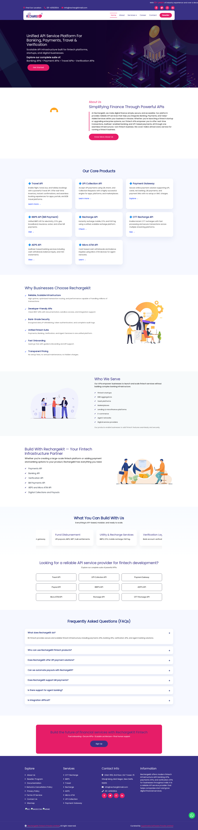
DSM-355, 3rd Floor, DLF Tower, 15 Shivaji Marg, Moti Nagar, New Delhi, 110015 (118, 779)
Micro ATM (70, 795)
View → (31, 259)
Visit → (31, 232)
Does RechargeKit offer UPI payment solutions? (51, 660)
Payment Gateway (73, 803)
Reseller (165, 15)
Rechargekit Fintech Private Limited (43, 825)
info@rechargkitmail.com (75, 7)
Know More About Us (103, 137)
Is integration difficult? (39, 700)
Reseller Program (35, 779)
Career (143, 15)
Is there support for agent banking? (45, 690)
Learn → (82, 259)
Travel (68, 783)
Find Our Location (33, 7)
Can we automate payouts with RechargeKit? (50, 670)
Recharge (69, 787)
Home (113, 15)
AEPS (67, 791)
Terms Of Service (34, 795)
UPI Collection (71, 799)
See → (132, 232)
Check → (83, 229)
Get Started (38, 67)
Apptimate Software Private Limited (157, 825)
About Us (31, 775)
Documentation (34, 783)
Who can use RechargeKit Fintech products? (50, 650)
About (122, 15)
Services (131, 15)
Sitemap (31, 803)
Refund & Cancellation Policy (39, 787)
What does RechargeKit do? (41, 632)
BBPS (67, 779)
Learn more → (34, 204)
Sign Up (99, 743)
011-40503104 (53, 7)
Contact (153, 15)
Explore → (133, 198)
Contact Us (32, 799)
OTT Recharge (71, 775)
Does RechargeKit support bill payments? (48, 680)
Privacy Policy (33, 791)
